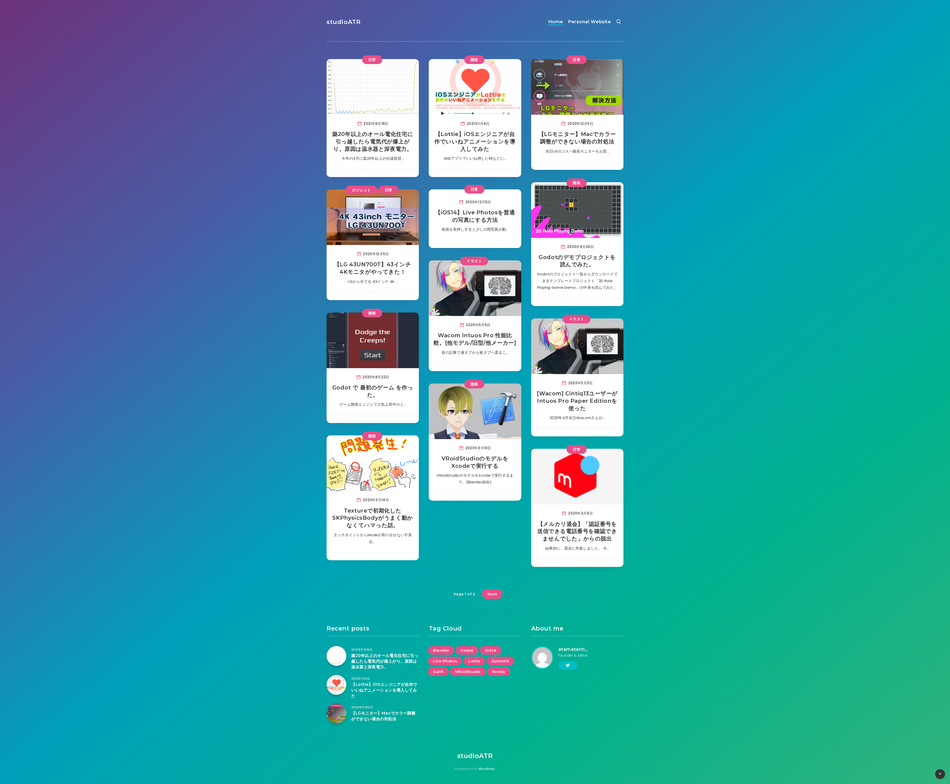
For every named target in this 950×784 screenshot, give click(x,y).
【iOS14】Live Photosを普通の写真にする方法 (475, 216)
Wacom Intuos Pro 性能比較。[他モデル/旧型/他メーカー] (475, 339)
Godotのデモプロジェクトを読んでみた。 (577, 261)
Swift (438, 671)
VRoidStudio (468, 671)
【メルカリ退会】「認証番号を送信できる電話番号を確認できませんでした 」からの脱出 (577, 531)
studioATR (343, 21)
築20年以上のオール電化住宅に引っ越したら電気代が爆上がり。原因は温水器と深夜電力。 (372, 141)
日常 (372, 59)
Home (555, 21)
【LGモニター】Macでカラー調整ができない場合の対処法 (577, 138)
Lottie (474, 661)
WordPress (486, 769)
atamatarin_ (573, 649)
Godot (467, 650)
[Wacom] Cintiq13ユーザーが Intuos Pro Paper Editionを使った (577, 400)
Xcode (498, 671)
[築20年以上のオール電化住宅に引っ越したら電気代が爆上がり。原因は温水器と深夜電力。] (336, 656)
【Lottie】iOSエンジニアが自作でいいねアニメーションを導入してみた (474, 141)
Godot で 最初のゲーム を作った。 (372, 391)
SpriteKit (500, 661)
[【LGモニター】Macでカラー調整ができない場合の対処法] (336, 713)
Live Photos (445, 661)
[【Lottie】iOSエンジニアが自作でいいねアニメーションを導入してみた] (336, 685)
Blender (441, 650)
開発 (474, 59)
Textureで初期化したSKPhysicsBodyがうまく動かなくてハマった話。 (372, 518)
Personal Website (589, 21)
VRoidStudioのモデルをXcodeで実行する (475, 462)
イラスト (474, 261)
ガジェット (361, 190)
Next (492, 594)
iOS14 (491, 650)
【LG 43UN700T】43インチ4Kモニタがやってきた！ (372, 268)
